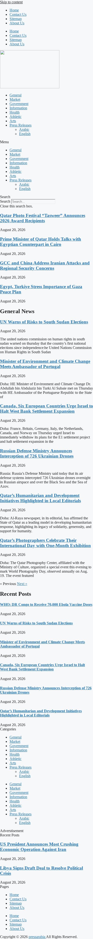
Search (5, 201)
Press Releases (20, 125)
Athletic (15, 117)
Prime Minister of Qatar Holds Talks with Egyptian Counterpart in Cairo (40, 242)
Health (15, 112)
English (25, 134)
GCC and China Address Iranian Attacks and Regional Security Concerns (45, 265)
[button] (46, 142)
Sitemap (16, 19)
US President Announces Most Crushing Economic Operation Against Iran (39, 847)
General (15, 95)
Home (14, 10)
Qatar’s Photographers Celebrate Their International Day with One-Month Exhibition (45, 543)
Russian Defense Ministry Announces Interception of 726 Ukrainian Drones (36, 453)
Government (19, 104)
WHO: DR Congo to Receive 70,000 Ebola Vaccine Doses (46, 604)
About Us (17, 23)
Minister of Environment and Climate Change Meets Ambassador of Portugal (45, 364)
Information (18, 108)
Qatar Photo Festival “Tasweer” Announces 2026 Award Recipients (42, 218)
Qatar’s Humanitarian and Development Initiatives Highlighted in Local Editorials (40, 498)
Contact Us (18, 14)
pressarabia (37, 937)
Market (15, 99)
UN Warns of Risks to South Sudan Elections (44, 321)
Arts (13, 121)
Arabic (24, 129)
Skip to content (11, 2)
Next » (22, 584)
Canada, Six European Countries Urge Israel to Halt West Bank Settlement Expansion (46, 408)
